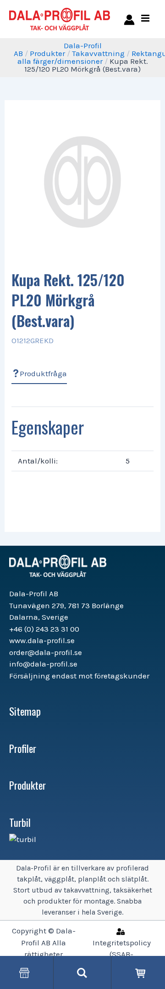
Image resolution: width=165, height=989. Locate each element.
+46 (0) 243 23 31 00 (44, 628)
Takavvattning (98, 53)
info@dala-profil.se (43, 663)
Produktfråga (43, 373)
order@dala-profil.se (45, 652)
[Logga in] (128, 19)
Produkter (47, 53)
